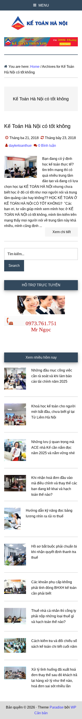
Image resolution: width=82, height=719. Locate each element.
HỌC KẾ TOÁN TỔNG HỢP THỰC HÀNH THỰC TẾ (41, 23)
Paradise (57, 707)
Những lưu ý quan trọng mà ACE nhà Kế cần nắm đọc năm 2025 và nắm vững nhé (53, 447)
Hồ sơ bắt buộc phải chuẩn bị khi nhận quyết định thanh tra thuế (54, 551)
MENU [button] (43, 5)
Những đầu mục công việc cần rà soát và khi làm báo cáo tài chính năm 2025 (51, 375)
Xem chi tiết (61, 232)
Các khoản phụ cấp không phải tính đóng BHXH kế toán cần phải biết (54, 587)
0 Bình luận (47, 145)
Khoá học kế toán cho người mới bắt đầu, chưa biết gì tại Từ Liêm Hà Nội (53, 411)
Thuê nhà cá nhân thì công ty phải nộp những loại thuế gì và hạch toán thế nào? (53, 616)
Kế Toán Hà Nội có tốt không (37, 126)
